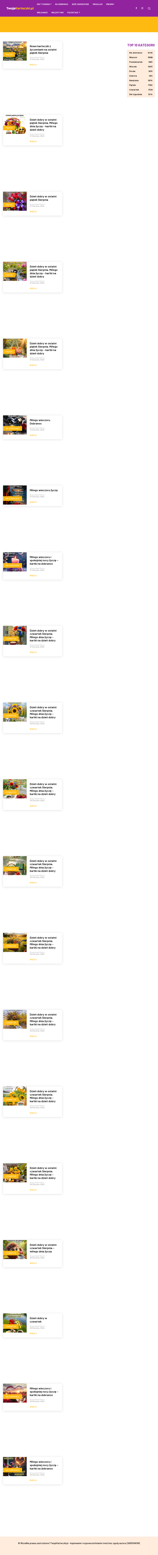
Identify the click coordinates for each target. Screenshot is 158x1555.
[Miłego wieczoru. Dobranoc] (15, 424)
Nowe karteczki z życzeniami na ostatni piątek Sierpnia (43, 49)
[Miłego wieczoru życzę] (15, 495)
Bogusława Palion (37, 57)
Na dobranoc (13, 428)
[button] (149, 8)
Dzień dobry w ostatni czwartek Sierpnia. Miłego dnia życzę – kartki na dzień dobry (43, 635)
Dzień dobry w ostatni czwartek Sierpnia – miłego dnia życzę (43, 1248)
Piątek (9, 54)
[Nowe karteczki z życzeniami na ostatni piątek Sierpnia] (15, 51)
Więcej (33, 64)
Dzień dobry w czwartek (38, 1319)
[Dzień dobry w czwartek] (15, 1323)
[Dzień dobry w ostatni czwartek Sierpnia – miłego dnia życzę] (15, 1249)
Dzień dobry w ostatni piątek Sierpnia (43, 198)
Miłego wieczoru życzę (44, 490)
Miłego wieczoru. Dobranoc (40, 421)
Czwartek (11, 638)
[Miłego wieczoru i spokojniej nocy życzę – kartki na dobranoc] (15, 561)
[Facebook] (136, 8)
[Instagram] (142, 8)
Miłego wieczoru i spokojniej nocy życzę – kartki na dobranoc (44, 560)
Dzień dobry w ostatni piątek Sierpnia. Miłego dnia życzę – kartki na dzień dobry (44, 124)
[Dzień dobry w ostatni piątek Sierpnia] (15, 201)
